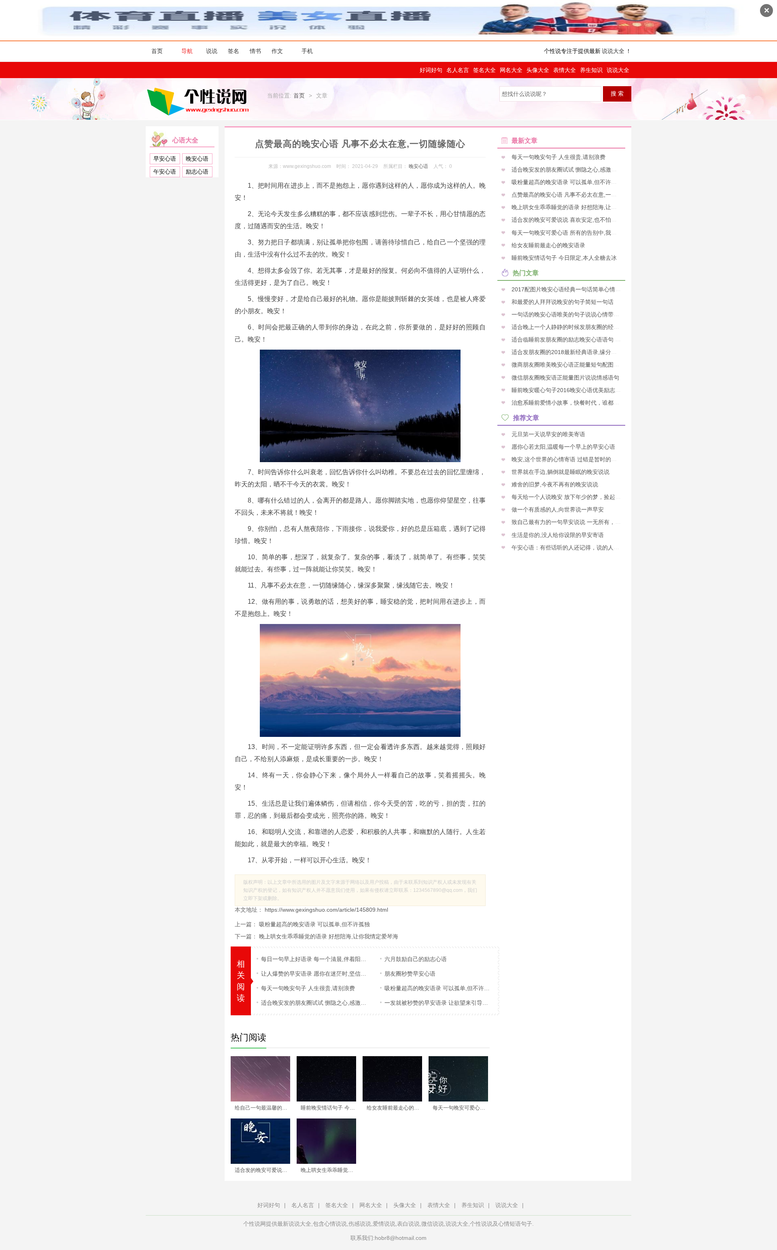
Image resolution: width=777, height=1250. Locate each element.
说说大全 (613, 51)
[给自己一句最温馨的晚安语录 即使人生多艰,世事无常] (260, 1078)
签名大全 (484, 70)
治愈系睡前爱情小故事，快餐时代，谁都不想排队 (573, 402)
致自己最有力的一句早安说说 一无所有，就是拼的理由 (579, 522)
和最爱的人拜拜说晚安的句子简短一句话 (562, 301)
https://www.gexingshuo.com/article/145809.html (325, 909)
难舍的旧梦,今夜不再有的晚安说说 (554, 484)
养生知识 (591, 70)
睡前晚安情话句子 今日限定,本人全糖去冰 (331, 1108)
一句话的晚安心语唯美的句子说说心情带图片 (567, 314)
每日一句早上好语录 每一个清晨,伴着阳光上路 (314, 959)
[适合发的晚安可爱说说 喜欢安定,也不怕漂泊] (260, 1141)
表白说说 (408, 1223)
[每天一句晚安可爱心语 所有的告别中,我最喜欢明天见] (458, 1078)
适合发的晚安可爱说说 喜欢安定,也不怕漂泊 (265, 1170)
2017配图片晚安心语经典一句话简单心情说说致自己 (576, 289)
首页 (157, 51)
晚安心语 (197, 158)
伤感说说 (359, 1223)
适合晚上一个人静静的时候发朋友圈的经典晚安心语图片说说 (587, 327)
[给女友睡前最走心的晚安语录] (392, 1078)
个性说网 (200, 101)
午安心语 (164, 171)
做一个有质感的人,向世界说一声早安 (557, 509)
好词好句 (431, 70)
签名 (233, 51)
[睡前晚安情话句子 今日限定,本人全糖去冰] (326, 1078)
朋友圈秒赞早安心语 (409, 973)
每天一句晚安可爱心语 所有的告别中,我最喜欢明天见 (463, 1108)
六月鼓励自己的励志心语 (415, 959)
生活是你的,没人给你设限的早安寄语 (557, 534)
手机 (307, 51)
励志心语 (197, 171)
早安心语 (164, 158)
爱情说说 (384, 1223)
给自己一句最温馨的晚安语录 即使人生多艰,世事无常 (265, 1108)
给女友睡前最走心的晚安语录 (397, 1108)
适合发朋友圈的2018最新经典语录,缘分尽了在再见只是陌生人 (589, 352)
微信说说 (432, 1223)
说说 (211, 51)
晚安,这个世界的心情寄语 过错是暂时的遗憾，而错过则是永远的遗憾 (597, 459)
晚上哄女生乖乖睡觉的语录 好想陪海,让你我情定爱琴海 (328, 936)
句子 (526, 1223)
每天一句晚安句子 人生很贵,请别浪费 (308, 988)
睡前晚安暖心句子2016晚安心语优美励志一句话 (571, 389)
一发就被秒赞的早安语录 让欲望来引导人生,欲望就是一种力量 (438, 1003)
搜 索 (617, 93)
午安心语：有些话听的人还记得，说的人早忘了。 (573, 547)
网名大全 (511, 70)
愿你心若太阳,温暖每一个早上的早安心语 (562, 446)
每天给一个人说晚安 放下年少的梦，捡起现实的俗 (574, 497)
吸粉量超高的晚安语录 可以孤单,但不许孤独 (314, 924)
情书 (255, 51)
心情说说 (335, 1223)
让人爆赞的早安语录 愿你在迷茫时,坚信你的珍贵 (314, 973)
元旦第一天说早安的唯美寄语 (547, 434)
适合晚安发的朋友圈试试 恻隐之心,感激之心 (314, 1003)
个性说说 (481, 1223)
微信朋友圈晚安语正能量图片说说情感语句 (564, 377)
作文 (277, 51)
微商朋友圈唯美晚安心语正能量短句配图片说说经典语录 (581, 364)
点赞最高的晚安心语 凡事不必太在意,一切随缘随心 (574, 194)
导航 (187, 51)
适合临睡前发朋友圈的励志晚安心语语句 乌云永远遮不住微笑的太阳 (596, 339)
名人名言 (457, 70)
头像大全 (537, 70)
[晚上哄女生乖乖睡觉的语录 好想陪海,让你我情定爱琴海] (326, 1141)
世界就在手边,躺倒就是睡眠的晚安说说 (559, 472)
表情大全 (564, 70)
